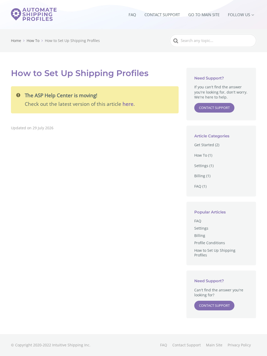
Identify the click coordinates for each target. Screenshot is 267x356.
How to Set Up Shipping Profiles (214, 252)
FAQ (132, 14)
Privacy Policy (239, 344)
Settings (201, 165)
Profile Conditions (209, 242)
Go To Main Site (204, 14)
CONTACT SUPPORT (162, 14)
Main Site (214, 344)
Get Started (204, 144)
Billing (199, 175)
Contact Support (214, 107)
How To (200, 155)
